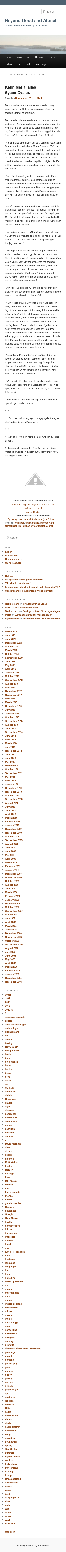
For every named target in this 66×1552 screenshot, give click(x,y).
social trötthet (12, 1426)
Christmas (10, 1099)
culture (9, 1136)
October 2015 (12, 717)
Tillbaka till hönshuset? (18, 583)
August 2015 (11, 724)
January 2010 (12, 825)
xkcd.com (10, 1523)
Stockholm (11, 1449)
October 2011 (12, 769)
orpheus (9, 1344)
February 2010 (12, 821)
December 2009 (13, 828)
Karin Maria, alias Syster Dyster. (20, 89)
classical (10, 1110)
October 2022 (12, 646)
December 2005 (13, 977)
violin (8, 1505)
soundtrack (11, 1441)
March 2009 (11, 862)
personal (10, 1359)
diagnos (9, 1158)
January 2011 (12, 784)
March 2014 (11, 743)
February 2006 (12, 970)
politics (9, 1382)
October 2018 (12, 676)
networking (11, 1329)
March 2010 (11, 817)
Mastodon (10, 1531)
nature (8, 1326)
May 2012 (10, 761)
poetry (52, 57)
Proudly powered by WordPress (33, 1545)
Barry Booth (11, 1046)
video (8, 1501)
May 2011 (10, 776)
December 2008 (13, 873)
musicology (40, 64)
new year (10, 1337)
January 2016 (12, 713)
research (9, 1404)
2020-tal (9, 1009)
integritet (10, 1236)
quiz (7, 1393)
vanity (8, 1486)
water (8, 1512)
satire (8, 1411)
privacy (9, 1385)
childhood (19, 522)
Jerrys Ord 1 (36, 504)
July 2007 (10, 918)
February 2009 (12, 866)
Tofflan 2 (37, 508)
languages (10, 1266)
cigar (8, 1106)
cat (6, 1084)
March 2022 (11, 650)
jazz (7, 1248)
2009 (7, 1002)
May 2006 (10, 959)
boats (8, 1065)
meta (7, 1296)
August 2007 (11, 914)
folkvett (9, 1184)
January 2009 (12, 870)
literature (39, 57)
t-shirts (9, 1460)
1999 (7, 998)
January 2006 (12, 974)
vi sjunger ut (12, 1497)
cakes (8, 1080)
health (8, 1222)
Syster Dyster (38, 525)
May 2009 (10, 855)
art (28, 57)
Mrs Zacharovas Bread (35, 603)
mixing (9, 1315)
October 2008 (12, 881)
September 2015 (14, 721)
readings (10, 1397)
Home (9, 57)
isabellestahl (12, 603)
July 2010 (10, 806)
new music (11, 1333)
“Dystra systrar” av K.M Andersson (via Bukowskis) (33, 519)
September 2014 (14, 732)
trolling (9, 1471)
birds (8, 1054)
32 (6, 1013)
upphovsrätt (11, 1482)
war (7, 1508)
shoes (8, 1419)
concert (9, 1125)
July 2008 (10, 888)
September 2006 (14, 944)
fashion (9, 1169)
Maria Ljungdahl (14, 1281)
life (19, 64)
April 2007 (10, 922)
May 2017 (10, 698)
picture (9, 1371)
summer (9, 1452)
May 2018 (10, 687)
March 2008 (11, 892)
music (19, 57)
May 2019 (10, 665)
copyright (10, 1128)
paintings (10, 1352)
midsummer (11, 1307)
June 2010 (10, 810)
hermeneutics (12, 1225)
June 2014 (10, 735)
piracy (8, 1374)
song (8, 1434)
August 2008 (11, 884)
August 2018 (11, 683)
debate (9, 64)
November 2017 (13, 694)
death (28, 522)
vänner (49, 525)
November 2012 (13, 750)
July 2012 (10, 754)
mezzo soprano (13, 1303)
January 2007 (12, 929)
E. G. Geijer (11, 1162)
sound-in (10, 1438)
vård (7, 1493)
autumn (9, 1039)
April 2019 (10, 668)
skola (8, 1423)
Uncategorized (13, 1478)
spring (8, 1445)
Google (9, 1214)
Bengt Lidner (12, 1050)
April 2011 (10, 780)
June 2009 (10, 851)
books (8, 1069)
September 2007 (14, 910)
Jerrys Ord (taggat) (20, 504)
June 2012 (10, 758)
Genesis (9, 1207)
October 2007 (12, 907)
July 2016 (10, 709)
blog (7, 1058)
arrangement (12, 1031)
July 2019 (10, 661)
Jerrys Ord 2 (50, 504)
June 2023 (10, 639)
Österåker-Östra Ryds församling (23, 1348)
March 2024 (11, 631)
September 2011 (14, 773)
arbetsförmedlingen (15, 1024)
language (10, 1262)
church (9, 1102)
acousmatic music (15, 1017)
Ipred (8, 1244)
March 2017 (11, 702)
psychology (11, 1389)
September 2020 (14, 657)
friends (35, 522)
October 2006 (12, 940)
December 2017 (13, 691)
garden (9, 1199)
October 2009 (12, 836)
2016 (7, 1005)
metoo (8, 1300)
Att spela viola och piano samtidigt (24, 579)
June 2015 (10, 728)
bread (8, 1073)
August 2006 (11, 948)
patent (8, 1356)
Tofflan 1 (28, 508)
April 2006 (10, 963)
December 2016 (13, 706)
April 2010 (10, 814)
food (28, 64)
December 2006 (13, 933)
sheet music (11, 1415)
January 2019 (12, 672)
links (7, 1274)
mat (7, 1285)
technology (11, 1464)
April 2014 (10, 739)
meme (8, 1289)
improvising (11, 1233)
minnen (26, 525)
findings (9, 1173)
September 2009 (14, 840)
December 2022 (13, 642)
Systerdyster (12, 611)
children (9, 1095)
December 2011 (13, 765)
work (7, 1519)
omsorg (9, 1341)
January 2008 (12, 899)
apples (8, 1020)
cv (6, 1140)
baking (8, 1043)
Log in (8, 551)
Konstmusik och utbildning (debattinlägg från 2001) (33, 587)
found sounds (12, 1192)
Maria (8, 607)
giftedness (10, 1210)
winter (8, 1516)
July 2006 (10, 952)
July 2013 (10, 747)
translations (11, 1467)
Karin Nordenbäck (15, 1251)
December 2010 (13, 788)
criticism (10, 1132)
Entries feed (11, 555)
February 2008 (12, 896)
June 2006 (10, 955)
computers (11, 1121)
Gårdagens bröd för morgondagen (41, 611)
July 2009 (10, 847)
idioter (8, 1229)
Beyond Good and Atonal (30, 20)
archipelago (11, 1028)
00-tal (8, 994)
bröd (7, 1076)
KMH (7, 1255)
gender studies (13, 1203)
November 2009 (13, 832)
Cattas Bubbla (33, 511)
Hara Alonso (11, 1218)
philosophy (11, 1363)
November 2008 (13, 877)
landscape (10, 1259)
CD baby (9, 1087)
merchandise (12, 1292)
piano (8, 1367)
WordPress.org (13, 562)
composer (10, 1113)
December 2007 (13, 903)
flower (8, 1177)
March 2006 (11, 966)
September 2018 (14, 679)
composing (11, 1117)
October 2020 (12, 654)
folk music (11, 1180)
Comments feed (13, 559)
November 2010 (13, 791)
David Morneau (13, 1143)
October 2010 (12, 795)
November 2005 (13, 981)
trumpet (9, 1475)
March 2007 (11, 925)
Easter (8, 1166)
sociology (10, 1430)
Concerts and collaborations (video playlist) (29, 590)
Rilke (8, 1408)
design (8, 1154)
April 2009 (10, 858)
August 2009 (11, 843)
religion (9, 1400)
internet (44, 522)
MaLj (39, 98)
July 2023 (10, 635)
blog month (11, 1061)
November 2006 (13, 937)
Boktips (9, 575)
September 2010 (14, 799)
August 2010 (11, 803)
